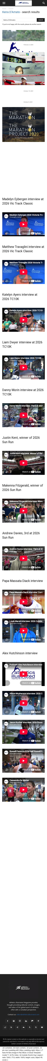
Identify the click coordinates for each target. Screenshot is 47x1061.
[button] (4, 3)
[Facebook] (7, 1021)
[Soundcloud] (23, 1027)
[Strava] (29, 1027)
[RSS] (11, 1027)
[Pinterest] (38, 1021)
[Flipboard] (13, 1021)
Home (4, 9)
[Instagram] (20, 1021)
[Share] (17, 1027)
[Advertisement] (23, 165)
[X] (36, 1027)
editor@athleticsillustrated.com (28, 1014)
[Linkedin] (26, 1021)
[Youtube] (42, 1027)
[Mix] (32, 1021)
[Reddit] (5, 1027)
